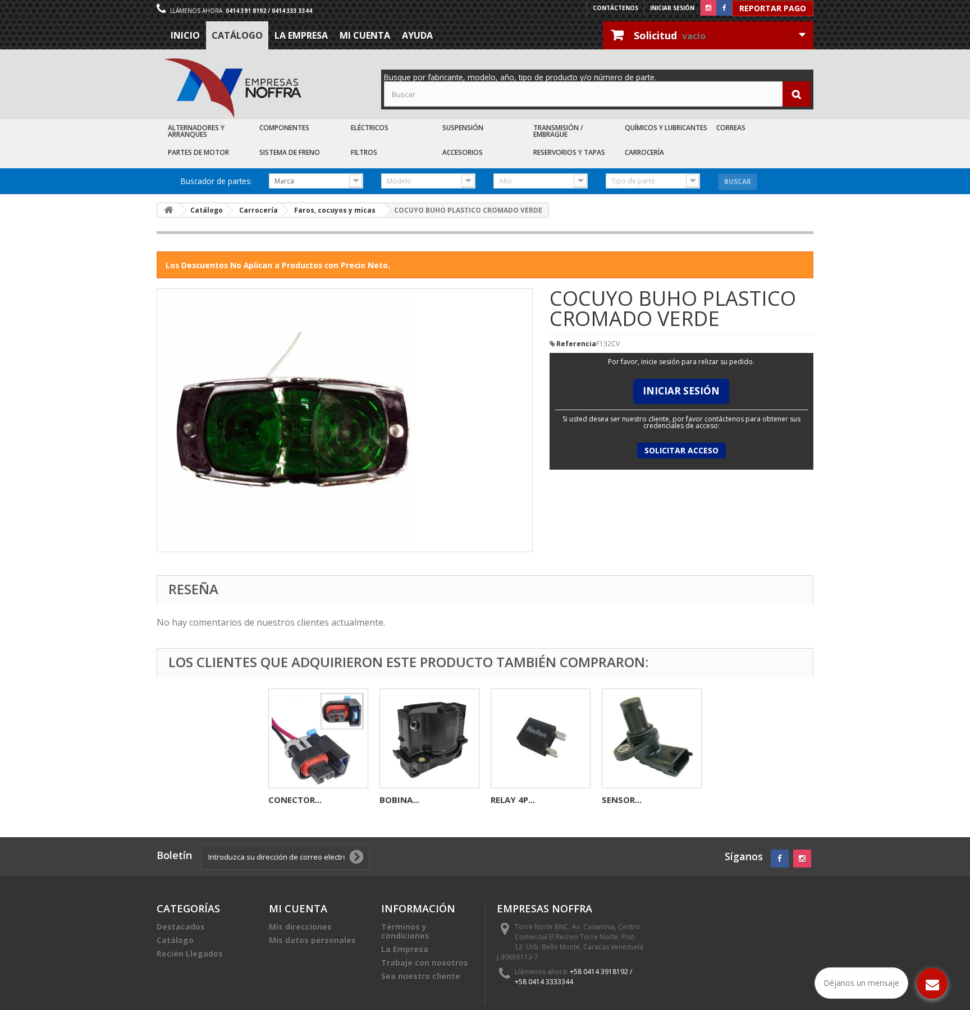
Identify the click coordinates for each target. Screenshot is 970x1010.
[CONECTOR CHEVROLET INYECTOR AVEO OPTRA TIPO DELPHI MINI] (318, 738)
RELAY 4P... (513, 799)
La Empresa (301, 35)
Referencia (576, 344)
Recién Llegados (190, 953)
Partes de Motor (198, 152)
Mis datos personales (312, 940)
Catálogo (237, 35)
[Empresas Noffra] (232, 88)
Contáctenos (615, 8)
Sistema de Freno (289, 152)
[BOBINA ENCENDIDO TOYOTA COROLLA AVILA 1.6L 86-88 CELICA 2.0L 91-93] (429, 738)
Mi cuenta (365, 35)
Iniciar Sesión (681, 390)
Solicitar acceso (681, 450)
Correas (730, 127)
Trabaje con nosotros (424, 962)
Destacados (181, 926)
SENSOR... (622, 799)
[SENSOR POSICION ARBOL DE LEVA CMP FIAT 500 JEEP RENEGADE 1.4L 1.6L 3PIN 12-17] (652, 738)
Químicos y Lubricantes (666, 127)
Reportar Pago (772, 8)
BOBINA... (399, 799)
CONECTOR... (295, 799)
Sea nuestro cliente (420, 976)
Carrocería (644, 152)
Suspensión (462, 127)
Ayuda (417, 35)
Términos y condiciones (405, 931)
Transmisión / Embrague (558, 131)
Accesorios (462, 152)
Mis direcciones (300, 926)
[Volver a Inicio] (168, 210)
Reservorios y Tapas (569, 152)
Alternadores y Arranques (196, 131)
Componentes (284, 127)
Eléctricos (369, 127)
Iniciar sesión (672, 8)
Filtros (364, 152)
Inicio (185, 35)
